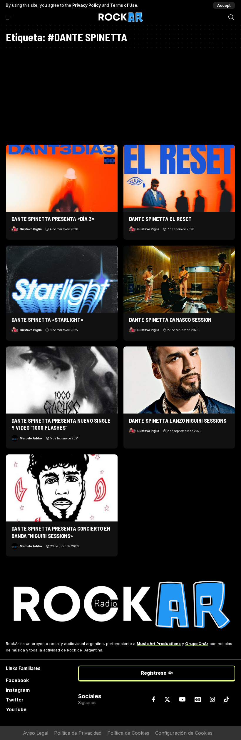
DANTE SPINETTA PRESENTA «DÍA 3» (52, 218)
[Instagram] (212, 699)
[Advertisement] (120, 95)
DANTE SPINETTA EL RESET (160, 218)
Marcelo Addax (31, 438)
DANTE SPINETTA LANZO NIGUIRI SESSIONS (177, 420)
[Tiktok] (227, 699)
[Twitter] (167, 699)
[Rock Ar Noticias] (120, 17)
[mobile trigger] (11, 17)
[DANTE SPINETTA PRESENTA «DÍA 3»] (62, 178)
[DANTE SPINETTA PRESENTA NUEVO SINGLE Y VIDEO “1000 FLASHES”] (62, 380)
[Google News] (197, 699)
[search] (231, 17)
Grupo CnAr (196, 643)
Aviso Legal (35, 733)
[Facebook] (153, 699)
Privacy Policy (86, 5)
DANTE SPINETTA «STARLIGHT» (47, 319)
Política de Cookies (128, 733)
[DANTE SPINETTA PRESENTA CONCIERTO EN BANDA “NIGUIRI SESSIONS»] (62, 487)
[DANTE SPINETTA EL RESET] (179, 178)
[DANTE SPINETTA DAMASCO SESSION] (179, 279)
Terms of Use (123, 5)
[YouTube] (182, 699)
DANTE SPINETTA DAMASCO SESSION (170, 319)
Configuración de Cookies (183, 733)
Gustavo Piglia (31, 229)
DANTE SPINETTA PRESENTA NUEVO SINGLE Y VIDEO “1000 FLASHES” (61, 424)
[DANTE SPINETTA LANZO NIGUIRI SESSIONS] (179, 380)
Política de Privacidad (77, 733)
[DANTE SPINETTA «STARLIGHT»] (62, 279)
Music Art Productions (159, 643)
